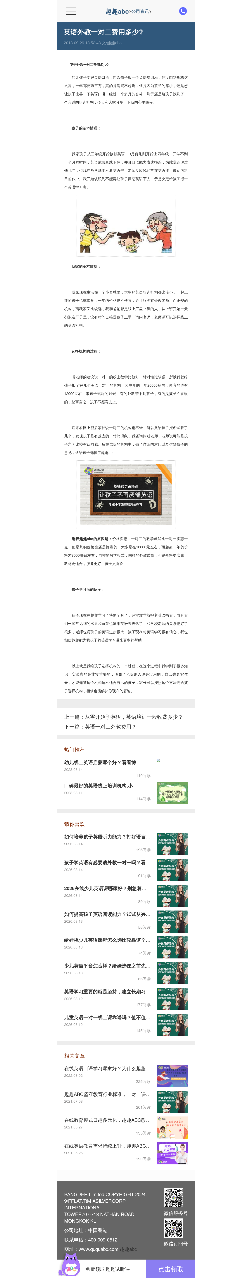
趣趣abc (117, 11)
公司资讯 (140, 11)
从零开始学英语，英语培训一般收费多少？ (134, 716)
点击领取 (170, 1268)
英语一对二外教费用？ (111, 726)
